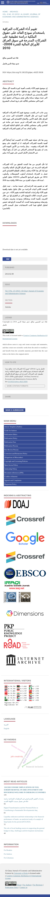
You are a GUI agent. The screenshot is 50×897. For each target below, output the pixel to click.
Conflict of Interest (10, 477)
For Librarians (9, 858)
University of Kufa (21, 873)
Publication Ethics (10, 434)
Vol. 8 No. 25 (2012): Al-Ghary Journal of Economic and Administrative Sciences (21, 15)
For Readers (8, 850)
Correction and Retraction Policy (15, 454)
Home (5, 12)
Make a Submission (15, 410)
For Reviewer (38, 885)
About (19, 885)
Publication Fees (10, 442)
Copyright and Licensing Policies (16, 461)
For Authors (8, 854)
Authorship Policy (10, 469)
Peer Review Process (11, 450)
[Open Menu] (2, 2)
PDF (7, 259)
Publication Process (11, 446)
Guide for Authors (10, 431)
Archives (14, 12)
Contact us (23, 887)
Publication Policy (10, 438)
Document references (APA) (13, 473)
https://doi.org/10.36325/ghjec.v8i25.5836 (25, 72)
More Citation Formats (17, 386)
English (6, 728)
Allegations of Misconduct (13, 457)
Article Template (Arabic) (13, 427)
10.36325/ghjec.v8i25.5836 (17, 382)
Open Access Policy (11, 465)
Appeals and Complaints (12, 480)
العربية (6, 725)
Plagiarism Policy (10, 484)
